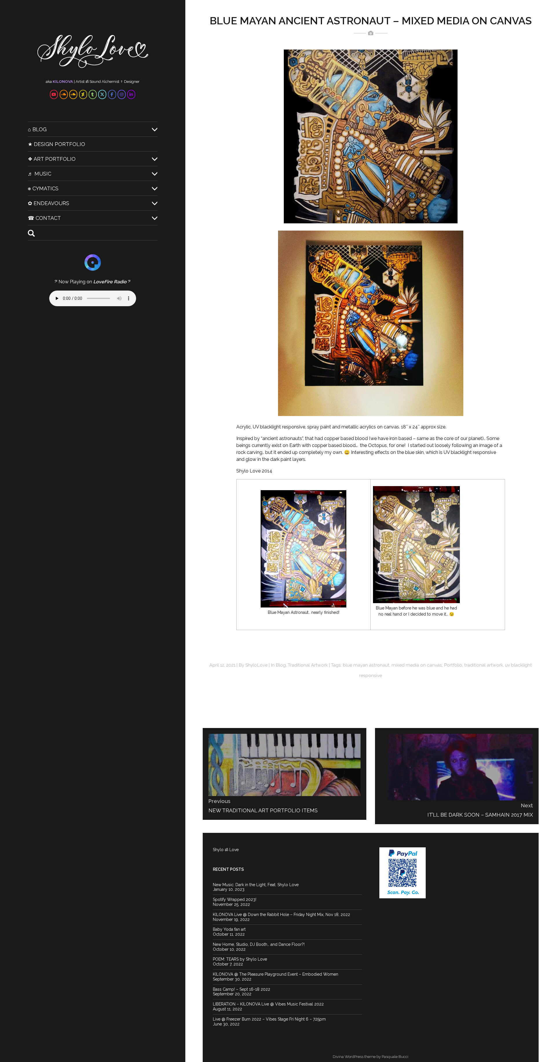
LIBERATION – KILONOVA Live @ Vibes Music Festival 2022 (268, 1004)
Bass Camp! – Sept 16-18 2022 (241, 989)
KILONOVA (63, 81)
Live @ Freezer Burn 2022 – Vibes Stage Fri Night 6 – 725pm (269, 1019)
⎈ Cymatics (43, 188)
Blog (281, 665)
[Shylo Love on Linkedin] (131, 94)
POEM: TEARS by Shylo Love (240, 959)
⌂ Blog (37, 129)
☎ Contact (44, 218)
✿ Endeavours (48, 203)
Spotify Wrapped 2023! (234, 899)
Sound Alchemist (104, 81)
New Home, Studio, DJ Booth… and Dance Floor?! (259, 944)
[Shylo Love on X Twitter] (102, 94)
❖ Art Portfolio (52, 159)
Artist (80, 81)
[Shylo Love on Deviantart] (83, 94)
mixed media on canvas (417, 665)
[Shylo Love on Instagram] (122, 94)
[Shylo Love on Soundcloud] (64, 94)
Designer (132, 81)
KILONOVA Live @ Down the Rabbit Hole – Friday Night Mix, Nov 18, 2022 (281, 914)
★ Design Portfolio (56, 144)
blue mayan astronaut (366, 665)
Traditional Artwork (308, 665)
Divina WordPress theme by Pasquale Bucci (370, 1056)
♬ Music (39, 174)
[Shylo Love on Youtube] (54, 94)
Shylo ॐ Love (226, 849)
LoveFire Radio (110, 281)
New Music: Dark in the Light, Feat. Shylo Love (256, 884)
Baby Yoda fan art (229, 929)
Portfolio (453, 665)
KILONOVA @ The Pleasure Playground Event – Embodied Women (275, 974)
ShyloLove (256, 665)
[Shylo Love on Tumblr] (93, 94)
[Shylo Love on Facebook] (112, 94)
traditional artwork (483, 665)
